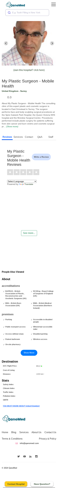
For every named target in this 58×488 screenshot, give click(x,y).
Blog (13, 432)
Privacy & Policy (47, 438)
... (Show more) (11, 126)
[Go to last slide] (6, 43)
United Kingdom (10, 91)
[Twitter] (19, 456)
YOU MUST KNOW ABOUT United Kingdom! (21, 406)
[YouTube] (25, 456)
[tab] (25, 63)
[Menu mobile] (53, 5)
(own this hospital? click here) (29, 70)
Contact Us (50, 432)
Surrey (23, 91)
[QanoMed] (17, 4)
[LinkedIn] (31, 456)
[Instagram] (37, 456)
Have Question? (42, 484)
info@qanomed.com (29, 443)
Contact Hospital (16, 484)
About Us (36, 432)
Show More (29, 352)
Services (24, 432)
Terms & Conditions (12, 438)
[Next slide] (52, 43)
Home (5, 432)
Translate (28, 184)
